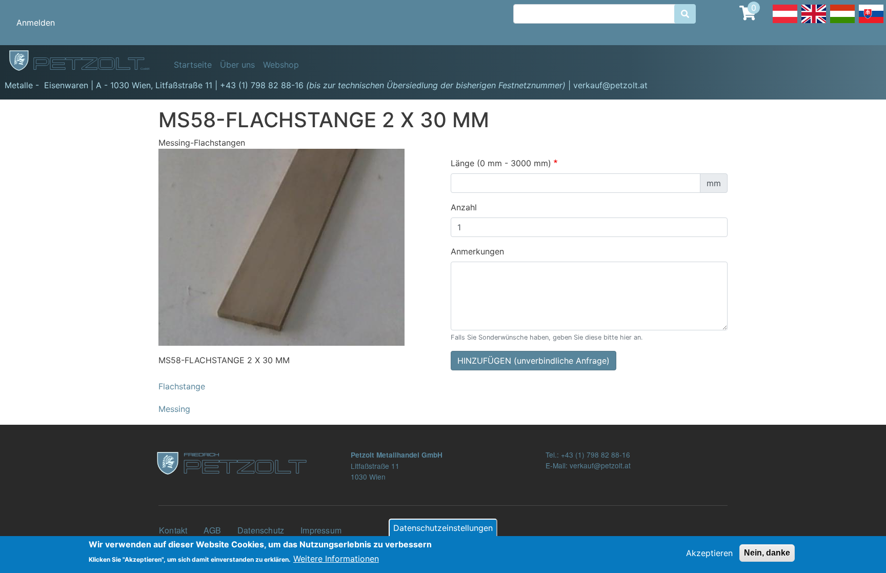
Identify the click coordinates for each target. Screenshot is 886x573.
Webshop (281, 65)
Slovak (871, 22)
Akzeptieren (709, 553)
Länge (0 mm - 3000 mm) (501, 163)
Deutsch (785, 22)
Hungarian (842, 22)
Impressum (320, 530)
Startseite (193, 65)
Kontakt (173, 530)
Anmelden (35, 22)
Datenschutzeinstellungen (443, 528)
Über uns (237, 65)
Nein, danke (767, 552)
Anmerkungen (477, 251)
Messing (174, 409)
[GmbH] (85, 61)
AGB (212, 530)
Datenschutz (260, 530)
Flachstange (181, 386)
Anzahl (464, 207)
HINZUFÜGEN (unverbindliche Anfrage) (533, 360)
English (813, 22)
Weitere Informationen (336, 559)
